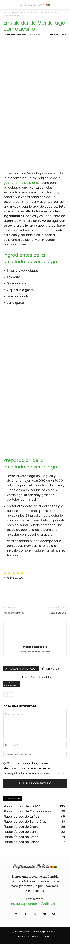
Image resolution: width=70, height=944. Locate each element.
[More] (38, 590)
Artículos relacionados (21, 668)
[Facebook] (6, 590)
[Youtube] (53, 914)
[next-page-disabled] (11, 694)
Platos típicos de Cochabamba (10, 684)
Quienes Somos (20, 931)
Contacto (47, 936)
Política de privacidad (43, 931)
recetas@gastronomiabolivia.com (35, 904)
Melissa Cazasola (16, 34)
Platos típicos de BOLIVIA (24, 12)
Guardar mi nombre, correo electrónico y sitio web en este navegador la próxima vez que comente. (34, 768)
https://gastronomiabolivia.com (35, 651)
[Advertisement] (35, 132)
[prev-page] (5, 694)
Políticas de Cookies (28, 936)
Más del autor (50, 668)
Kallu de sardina (13, 612)
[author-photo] (35, 641)
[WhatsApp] (30, 590)
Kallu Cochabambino (37, 677)
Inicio (6, 12)
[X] (14, 590)
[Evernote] (16, 914)
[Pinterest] (22, 590)
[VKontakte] (44, 914)
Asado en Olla (58, 612)
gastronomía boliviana (20, 183)
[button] (5, 4)
